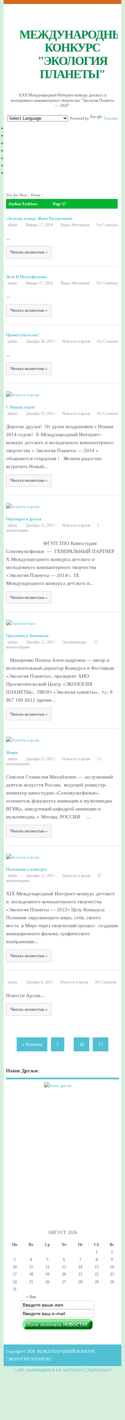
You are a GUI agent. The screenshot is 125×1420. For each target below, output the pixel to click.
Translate (110, 118)
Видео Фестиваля (75, 225)
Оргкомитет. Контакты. (27, 635)
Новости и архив (76, 341)
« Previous (32, 1044)
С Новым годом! (20, 407)
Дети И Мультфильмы (26, 276)
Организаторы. (74, 642)
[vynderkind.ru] (62, 1090)
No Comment (107, 225)
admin (44, 204)
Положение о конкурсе (26, 869)
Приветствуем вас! (22, 335)
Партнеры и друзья (23, 519)
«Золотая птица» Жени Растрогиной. (39, 218)
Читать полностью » (28, 252)
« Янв (31, 1297)
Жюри (12, 752)
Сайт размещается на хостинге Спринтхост (63, 1369)
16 (81, 1044)
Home (35, 195)
